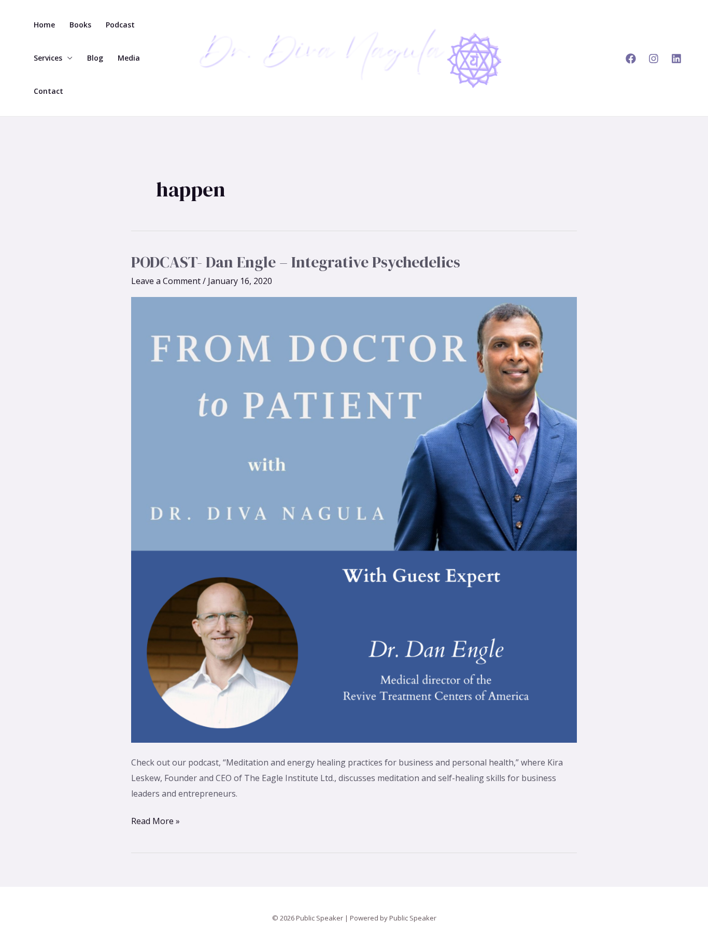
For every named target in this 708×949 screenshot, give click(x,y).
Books (80, 25)
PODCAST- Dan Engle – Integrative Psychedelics (295, 262)
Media (129, 58)
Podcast (120, 25)
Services (48, 58)
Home (44, 25)
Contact (48, 91)
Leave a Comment (166, 281)
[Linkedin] (676, 58)
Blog (95, 58)
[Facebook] (631, 58)
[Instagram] (653, 58)
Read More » (155, 820)
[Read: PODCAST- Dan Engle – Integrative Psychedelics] (354, 519)
